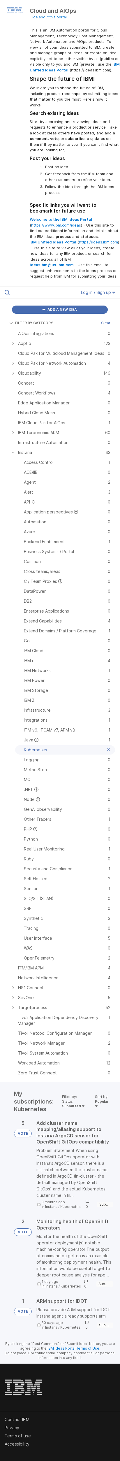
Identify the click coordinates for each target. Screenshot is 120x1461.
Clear (105, 323)
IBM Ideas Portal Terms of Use (73, 1348)
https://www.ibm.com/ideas (56, 225)
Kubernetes (70, 1206)
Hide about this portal (48, 17)
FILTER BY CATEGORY (34, 323)
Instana (51, 1206)
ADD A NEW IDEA (62, 309)
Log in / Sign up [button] (96, 292)
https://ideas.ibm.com (98, 242)
